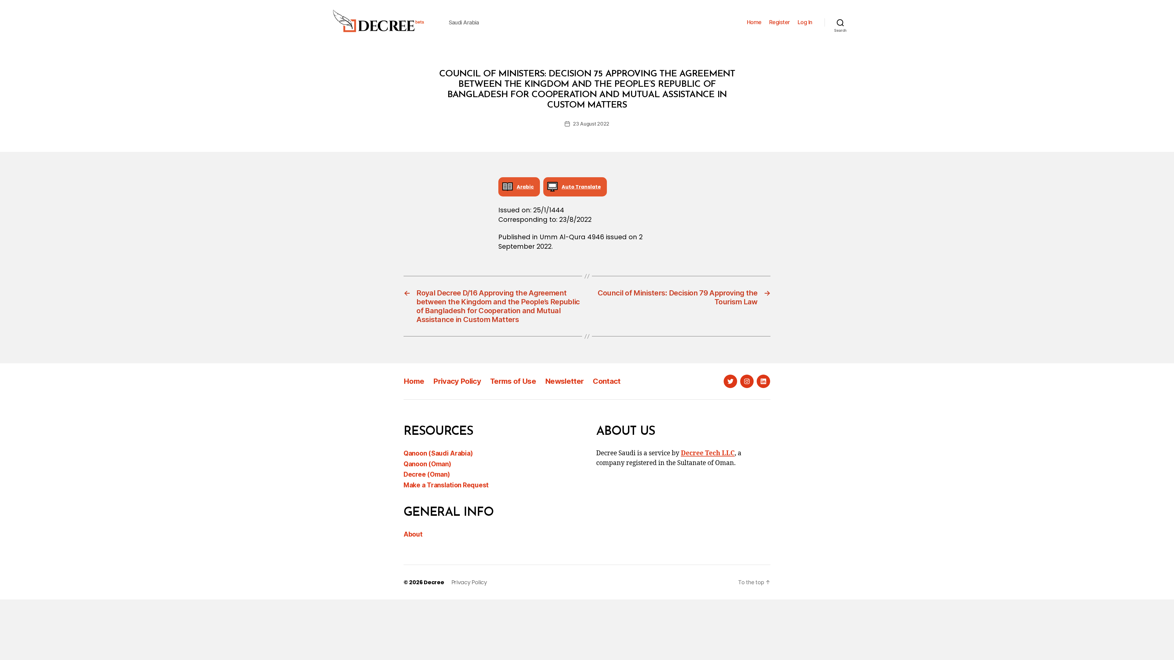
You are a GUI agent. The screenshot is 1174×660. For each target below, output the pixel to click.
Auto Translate (581, 186)
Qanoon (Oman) (427, 464)
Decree (434, 582)
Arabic (525, 186)
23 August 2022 (591, 124)
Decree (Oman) (427, 474)
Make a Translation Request (446, 485)
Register (779, 22)
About (413, 534)
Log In (805, 22)
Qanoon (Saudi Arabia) (438, 453)
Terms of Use (513, 381)
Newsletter (564, 381)
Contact (606, 381)
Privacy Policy (457, 381)
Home (754, 22)
